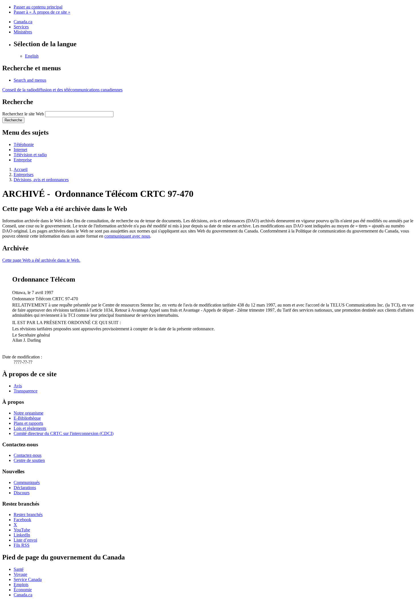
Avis (18, 385)
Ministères (23, 31)
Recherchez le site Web (23, 113)
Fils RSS (22, 545)
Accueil (21, 169)
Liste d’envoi (25, 540)
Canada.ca (23, 21)
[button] (30, 80)
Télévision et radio (30, 154)
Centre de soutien (29, 460)
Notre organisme (28, 413)
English (32, 56)
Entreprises (23, 174)
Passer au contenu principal (38, 7)
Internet (20, 149)
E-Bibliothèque (27, 418)
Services (21, 26)
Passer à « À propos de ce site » (42, 12)
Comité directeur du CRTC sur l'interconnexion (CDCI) (63, 433)
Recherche (13, 120)
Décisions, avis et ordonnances (41, 179)
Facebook (22, 519)
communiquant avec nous (127, 236)
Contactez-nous (27, 455)
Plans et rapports (28, 423)
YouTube (22, 529)
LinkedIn (22, 535)
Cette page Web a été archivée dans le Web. (41, 260)
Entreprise (23, 159)
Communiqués (27, 482)
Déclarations (25, 487)
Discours (22, 492)
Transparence (25, 390)
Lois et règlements (30, 428)
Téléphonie (24, 144)
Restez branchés (28, 514)
